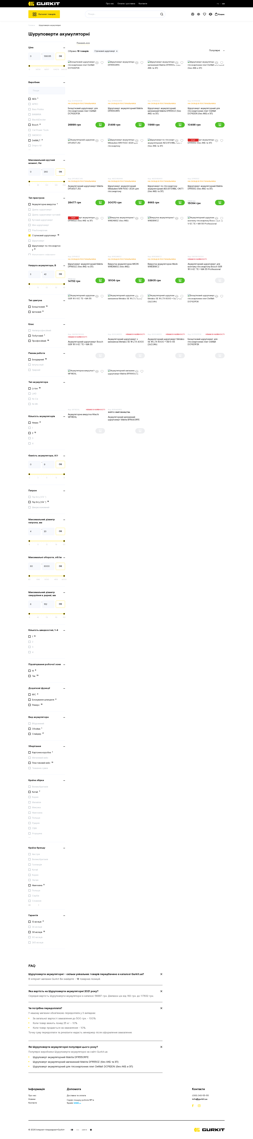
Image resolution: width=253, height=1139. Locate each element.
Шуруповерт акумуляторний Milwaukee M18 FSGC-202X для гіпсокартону (123, 189)
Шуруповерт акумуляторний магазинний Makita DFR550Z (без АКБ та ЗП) (164, 111)
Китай (36, 791)
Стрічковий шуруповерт (45, 235)
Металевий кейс (40, 757)
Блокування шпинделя (44, 699)
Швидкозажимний (41, 507)
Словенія (37, 901)
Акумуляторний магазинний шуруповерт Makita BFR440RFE (124, 418)
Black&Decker (39, 119)
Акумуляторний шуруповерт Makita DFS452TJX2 (85, 187)
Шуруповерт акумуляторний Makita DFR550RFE (125, 109)
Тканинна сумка (40, 768)
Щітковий (37, 311)
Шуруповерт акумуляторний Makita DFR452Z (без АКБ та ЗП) (85, 265)
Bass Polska (38, 109)
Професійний (40, 340)
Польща (36, 818)
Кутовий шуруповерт (43, 220)
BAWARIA (37, 114)
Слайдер (38, 733)
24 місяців (37, 927)
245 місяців (38, 942)
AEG (35, 98)
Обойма (37, 728)
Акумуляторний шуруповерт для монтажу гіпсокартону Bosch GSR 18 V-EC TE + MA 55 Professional (205, 267)
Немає (36, 422)
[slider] (29, 66)
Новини (31, 1099)
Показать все (83, 43)
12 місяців (38, 921)
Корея (35, 797)
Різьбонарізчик (40, 230)
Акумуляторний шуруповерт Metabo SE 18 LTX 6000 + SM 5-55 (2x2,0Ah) (166, 342)
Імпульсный (38, 364)
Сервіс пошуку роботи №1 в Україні (80, 1101)
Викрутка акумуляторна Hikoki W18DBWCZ (163, 265)
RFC (35, 694)
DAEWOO (37, 135)
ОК (60, 56)
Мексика (36, 807)
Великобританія (40, 786)
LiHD (34, 393)
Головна (31, 25)
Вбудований (38, 723)
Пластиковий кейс (42, 762)
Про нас (110, 3)
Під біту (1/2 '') (39, 497)
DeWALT (37, 140)
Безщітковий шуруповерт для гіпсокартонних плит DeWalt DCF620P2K (83, 111)
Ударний (36, 370)
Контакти (143, 3)
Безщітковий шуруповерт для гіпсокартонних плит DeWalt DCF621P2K (202, 342)
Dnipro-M (37, 145)
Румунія (36, 823)
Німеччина (37, 812)
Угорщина (37, 833)
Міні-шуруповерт (41, 225)
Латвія (35, 880)
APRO (35, 104)
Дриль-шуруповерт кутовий (46, 214)
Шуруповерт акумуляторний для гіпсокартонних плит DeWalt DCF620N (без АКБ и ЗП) (204, 111)
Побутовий (38, 335)
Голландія (37, 864)
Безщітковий (40, 306)
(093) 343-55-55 (200, 1095)
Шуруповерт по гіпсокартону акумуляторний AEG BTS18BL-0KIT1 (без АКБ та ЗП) (165, 189)
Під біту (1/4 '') (40, 502)
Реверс (37, 704)
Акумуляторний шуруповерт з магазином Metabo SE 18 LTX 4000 (126, 340)
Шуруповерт (38, 240)
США (34, 828)
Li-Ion (36, 388)
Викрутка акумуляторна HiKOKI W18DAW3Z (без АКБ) (123, 265)
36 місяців (38, 932)
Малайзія (37, 802)
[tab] (95, 976)
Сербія (36, 895)
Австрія (36, 854)
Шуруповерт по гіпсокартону (46, 248)
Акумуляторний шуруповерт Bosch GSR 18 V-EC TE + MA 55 (85, 343)
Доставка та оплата (76, 1095)
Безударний (39, 359)
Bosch (36, 124)
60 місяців (37, 937)
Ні (34, 670)
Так (35, 676)
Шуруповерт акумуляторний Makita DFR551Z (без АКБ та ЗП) (205, 187)
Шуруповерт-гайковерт (44, 254)
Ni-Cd (35, 399)
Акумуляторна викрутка (45, 204)
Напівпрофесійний (42, 330)
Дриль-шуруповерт (42, 209)
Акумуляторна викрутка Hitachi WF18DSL (83, 416)
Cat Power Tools (40, 130)
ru (218, 3)
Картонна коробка (42, 752)
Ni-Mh (35, 404)
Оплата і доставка (126, 3)
